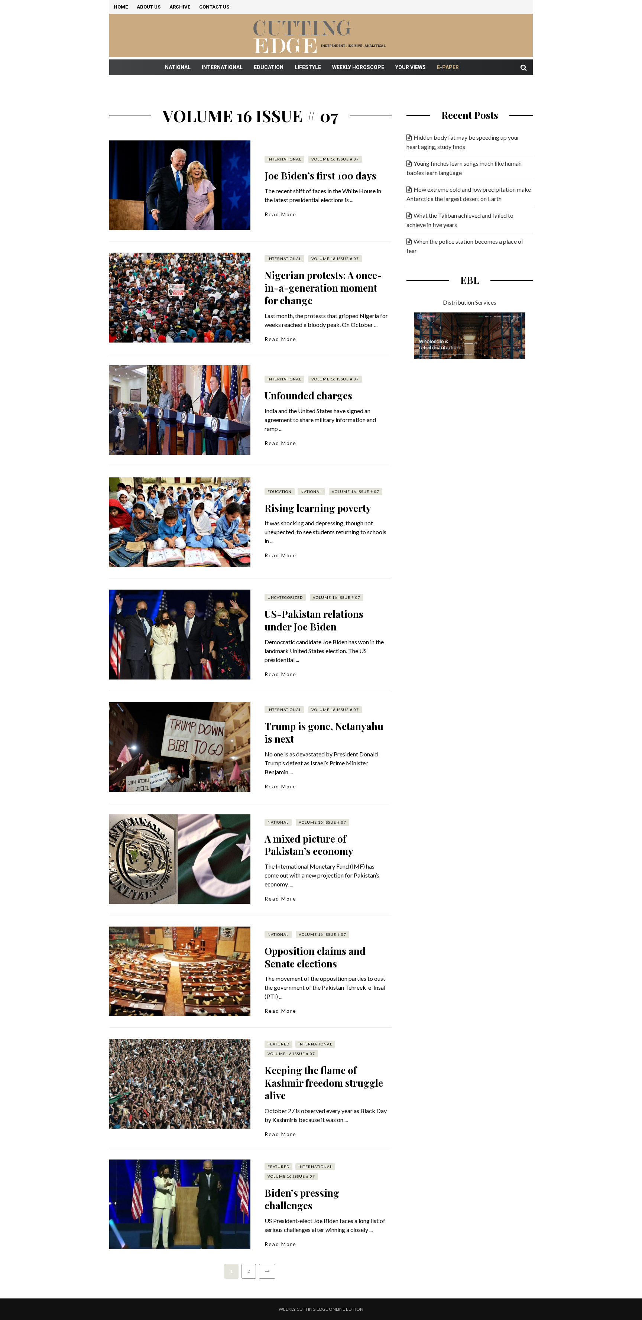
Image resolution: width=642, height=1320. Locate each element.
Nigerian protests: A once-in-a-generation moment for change (323, 288)
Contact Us (214, 7)
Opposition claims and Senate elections (315, 957)
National (178, 67)
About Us (148, 7)
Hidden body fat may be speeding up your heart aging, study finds (462, 142)
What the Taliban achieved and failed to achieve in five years (459, 220)
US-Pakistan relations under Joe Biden (314, 620)
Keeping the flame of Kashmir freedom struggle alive (324, 1083)
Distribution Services (469, 302)
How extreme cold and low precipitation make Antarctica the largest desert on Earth (468, 194)
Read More (280, 214)
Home (121, 7)
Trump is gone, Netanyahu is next (324, 732)
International (222, 67)
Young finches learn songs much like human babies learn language (464, 168)
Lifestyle (308, 67)
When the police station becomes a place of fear (464, 246)
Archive (179, 7)
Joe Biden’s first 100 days (320, 175)
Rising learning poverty (318, 508)
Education (268, 67)
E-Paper (448, 67)
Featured (278, 1044)
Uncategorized (285, 597)
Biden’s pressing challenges (302, 1199)
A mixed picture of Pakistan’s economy (309, 845)
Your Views (410, 67)
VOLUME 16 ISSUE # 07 (335, 159)
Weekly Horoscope (358, 67)
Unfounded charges (308, 395)
